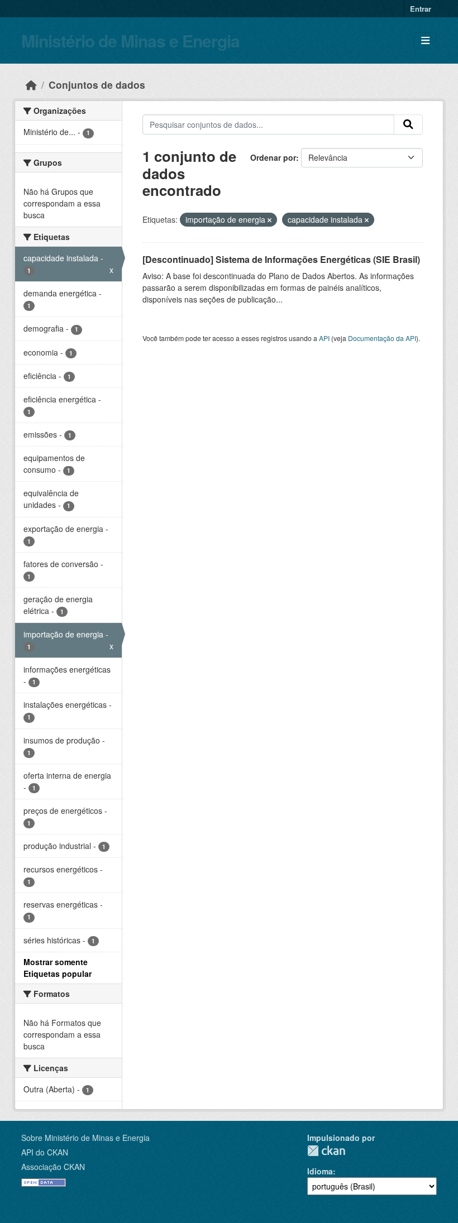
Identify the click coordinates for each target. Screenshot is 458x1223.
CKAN (326, 1151)
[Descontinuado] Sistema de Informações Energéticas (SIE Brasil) (281, 259)
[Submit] (408, 124)
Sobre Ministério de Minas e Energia (85, 1137)
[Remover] (269, 219)
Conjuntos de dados (97, 85)
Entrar (420, 8)
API (324, 338)
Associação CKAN (53, 1166)
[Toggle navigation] (425, 40)
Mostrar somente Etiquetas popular (57, 967)
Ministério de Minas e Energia (130, 40)
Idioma (320, 1171)
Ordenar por (273, 157)
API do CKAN (44, 1152)
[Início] (31, 85)
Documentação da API (382, 338)
